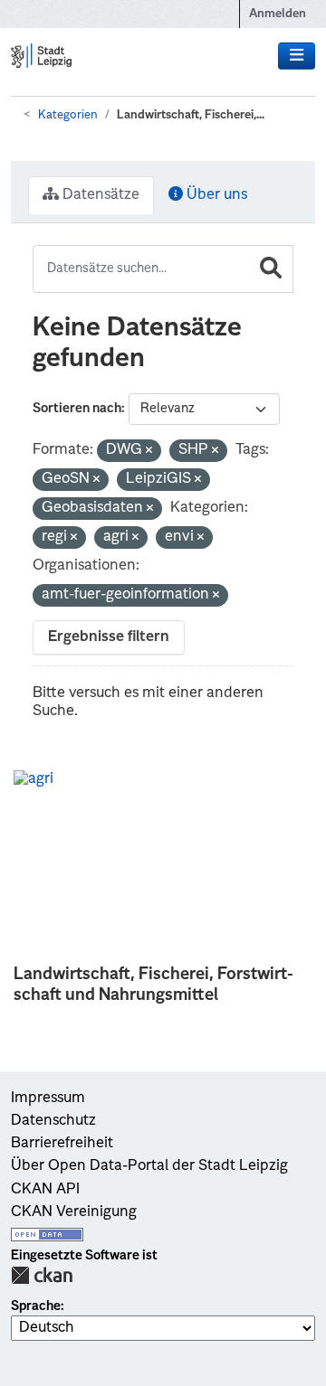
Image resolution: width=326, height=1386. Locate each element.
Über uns (215, 195)
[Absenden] (270, 269)
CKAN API (45, 1190)
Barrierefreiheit (62, 1143)
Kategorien (68, 115)
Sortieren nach (77, 408)
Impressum (48, 1098)
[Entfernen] (149, 452)
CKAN (41, 1275)
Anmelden (277, 14)
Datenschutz (53, 1121)
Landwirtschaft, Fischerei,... (190, 115)
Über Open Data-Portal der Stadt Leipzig (149, 1166)
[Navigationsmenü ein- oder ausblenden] (296, 56)
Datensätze (99, 195)
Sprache (36, 1306)
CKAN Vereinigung (74, 1212)
